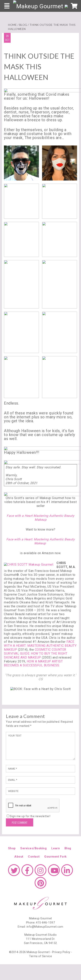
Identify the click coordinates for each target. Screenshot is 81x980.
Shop (12, 848)
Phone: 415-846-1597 (40, 922)
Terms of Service (40, 956)
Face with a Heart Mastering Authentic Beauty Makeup (40, 517)
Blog (23, 24)
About (18, 856)
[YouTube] (54, 872)
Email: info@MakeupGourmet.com (40, 926)
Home (12, 24)
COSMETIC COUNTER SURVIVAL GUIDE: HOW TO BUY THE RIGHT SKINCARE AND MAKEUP (35, 653)
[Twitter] (14, 872)
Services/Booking (33, 848)
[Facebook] (27, 872)
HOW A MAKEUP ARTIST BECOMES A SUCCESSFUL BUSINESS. (33, 663)
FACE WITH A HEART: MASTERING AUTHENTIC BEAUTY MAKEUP (40, 645)
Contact (34, 856)
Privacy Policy (61, 952)
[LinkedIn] (67, 872)
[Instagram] (40, 872)
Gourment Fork (55, 856)
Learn (55, 848)
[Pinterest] (40, 884)
